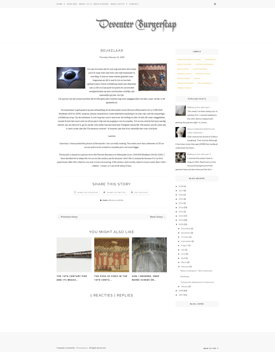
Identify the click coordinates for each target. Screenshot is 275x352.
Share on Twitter (116, 192)
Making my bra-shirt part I (198, 107)
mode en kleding (183, 78)
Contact (134, 4)
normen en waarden (185, 83)
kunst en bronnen (200, 69)
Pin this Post (141, 192)
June (183, 254)
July (182, 249)
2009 (181, 224)
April (183, 258)
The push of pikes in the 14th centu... (110, 278)
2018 (181, 186)
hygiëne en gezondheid (204, 64)
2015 (181, 199)
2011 (181, 216)
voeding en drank (184, 88)
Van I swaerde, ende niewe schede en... (145, 278)
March (184, 262)
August (184, 245)
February (185, 266)
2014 (181, 203)
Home (59, 4)
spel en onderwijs (205, 83)
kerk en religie (183, 69)
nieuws (197, 78)
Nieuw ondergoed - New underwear (196, 270)
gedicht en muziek (184, 64)
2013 (181, 207)
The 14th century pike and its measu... (72, 278)
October (185, 237)
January (184, 286)
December (185, 228)
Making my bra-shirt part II (199, 154)
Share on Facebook (87, 192)
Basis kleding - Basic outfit (109, 4)
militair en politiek (115, 200)
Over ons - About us (78, 4)
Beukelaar (184, 276)
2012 (181, 211)
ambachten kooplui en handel (189, 59)
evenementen (210, 59)
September (186, 241)
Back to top (210, 348)
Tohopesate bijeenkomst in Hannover (197, 282)
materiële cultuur (184, 74)
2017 (181, 190)
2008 (181, 290)
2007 (181, 295)
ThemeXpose (82, 348)
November (185, 233)
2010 (181, 220)
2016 (181, 194)
